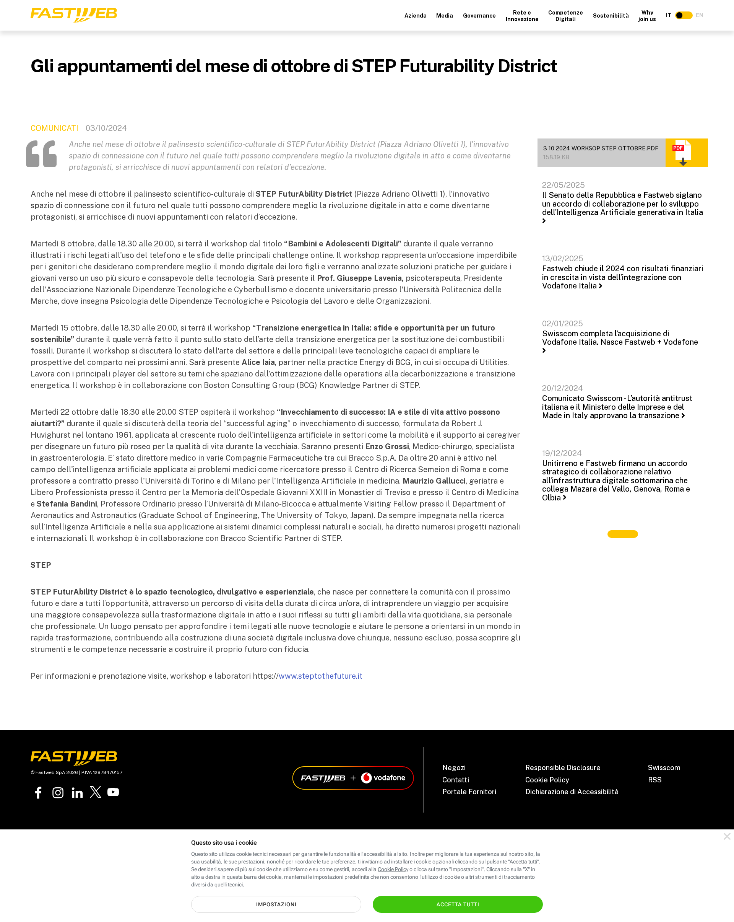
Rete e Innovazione (522, 16)
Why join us (647, 16)
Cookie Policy (547, 780)
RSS (655, 780)
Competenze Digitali (565, 16)
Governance (479, 16)
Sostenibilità (611, 16)
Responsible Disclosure (563, 768)
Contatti (455, 780)
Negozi (454, 768)
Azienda (415, 16)
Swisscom (664, 768)
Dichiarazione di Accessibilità (572, 792)
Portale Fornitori (469, 792)
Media (444, 16)
